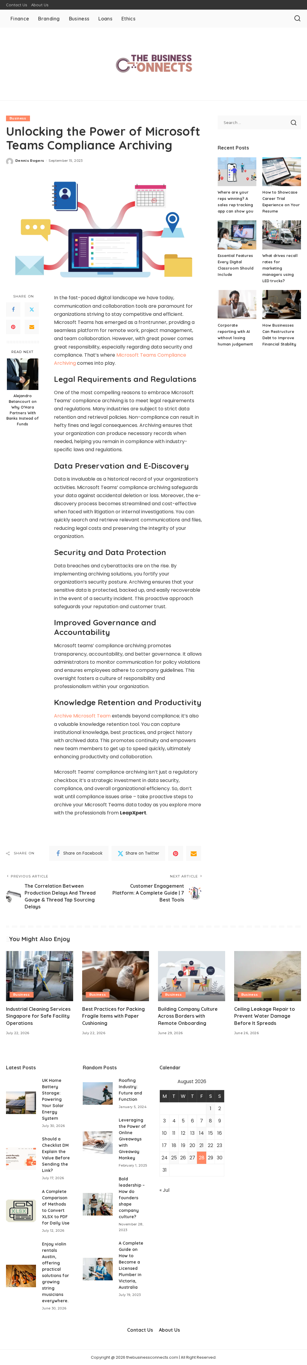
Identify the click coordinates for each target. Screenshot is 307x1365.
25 (174, 1157)
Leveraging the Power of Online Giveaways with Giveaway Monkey (132, 1139)
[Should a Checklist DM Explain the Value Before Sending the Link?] (21, 1158)
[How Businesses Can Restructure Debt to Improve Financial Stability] (281, 304)
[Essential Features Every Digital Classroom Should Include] (237, 234)
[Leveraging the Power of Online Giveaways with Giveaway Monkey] (98, 1142)
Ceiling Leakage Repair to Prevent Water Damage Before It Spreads (264, 1016)
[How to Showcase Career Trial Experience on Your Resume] (281, 171)
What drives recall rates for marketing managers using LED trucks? (280, 268)
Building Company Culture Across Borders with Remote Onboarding (188, 1016)
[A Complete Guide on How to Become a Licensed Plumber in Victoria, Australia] (98, 1269)
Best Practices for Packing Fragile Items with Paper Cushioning (113, 1016)
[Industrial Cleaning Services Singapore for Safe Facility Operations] (39, 976)
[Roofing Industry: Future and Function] (98, 1093)
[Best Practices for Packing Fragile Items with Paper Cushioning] (115, 976)
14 (201, 1133)
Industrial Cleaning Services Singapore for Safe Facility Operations (38, 1016)
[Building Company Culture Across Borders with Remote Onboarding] (191, 976)
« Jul (164, 1190)
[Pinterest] (13, 327)
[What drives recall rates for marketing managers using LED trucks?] (281, 234)
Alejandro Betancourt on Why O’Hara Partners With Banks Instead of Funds (22, 409)
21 (201, 1145)
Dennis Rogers (29, 161)
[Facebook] (13, 309)
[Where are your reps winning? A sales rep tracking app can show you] (237, 171)
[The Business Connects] (153, 64)
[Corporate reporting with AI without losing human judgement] (237, 304)
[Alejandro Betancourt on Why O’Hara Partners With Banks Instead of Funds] (22, 374)
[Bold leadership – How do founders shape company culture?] (98, 1204)
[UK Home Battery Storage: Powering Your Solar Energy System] (21, 1103)
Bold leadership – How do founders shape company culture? (132, 1197)
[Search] (297, 19)
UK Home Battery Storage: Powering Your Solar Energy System (53, 1099)
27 (192, 1157)
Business (18, 118)
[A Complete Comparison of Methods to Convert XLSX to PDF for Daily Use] (21, 1211)
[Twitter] (32, 309)
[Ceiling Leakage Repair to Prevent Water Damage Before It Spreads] (267, 976)
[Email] (32, 327)
